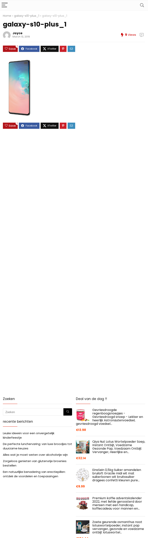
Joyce (17, 33)
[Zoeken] (67, 412)
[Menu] (4, 5)
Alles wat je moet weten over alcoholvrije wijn (35, 455)
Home (7, 16)
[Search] (142, 5)
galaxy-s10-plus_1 (26, 16)
